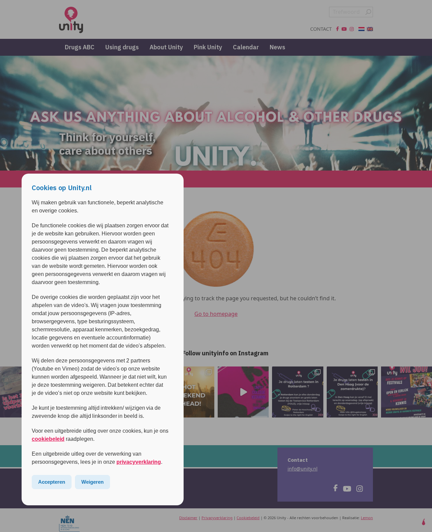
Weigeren (92, 482)
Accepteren (51, 482)
